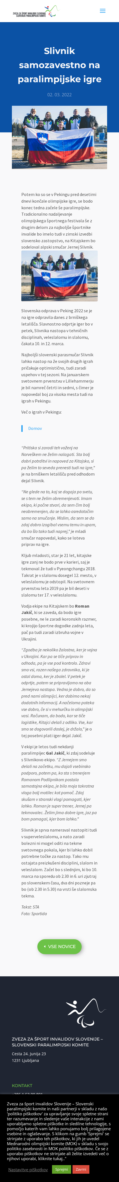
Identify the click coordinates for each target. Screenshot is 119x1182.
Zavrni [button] (81, 1169)
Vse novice (62, 946)
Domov (35, 428)
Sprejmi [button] (61, 1169)
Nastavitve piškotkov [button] (28, 1169)
